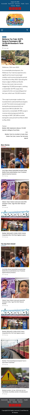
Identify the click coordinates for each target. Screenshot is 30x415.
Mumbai (4, 36)
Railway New (5, 356)
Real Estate (11, 3)
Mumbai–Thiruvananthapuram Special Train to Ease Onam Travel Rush (14, 361)
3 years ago (6, 48)
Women (18, 5)
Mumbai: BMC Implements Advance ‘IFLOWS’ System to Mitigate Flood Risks (14, 128)
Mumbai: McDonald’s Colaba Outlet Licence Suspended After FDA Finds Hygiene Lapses (14, 234)
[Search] (27, 30)
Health (22, 3)
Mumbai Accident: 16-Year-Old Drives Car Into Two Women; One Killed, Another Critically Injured (15, 391)
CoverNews (23, 410)
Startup (13, 5)
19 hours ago (6, 207)
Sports (27, 3)
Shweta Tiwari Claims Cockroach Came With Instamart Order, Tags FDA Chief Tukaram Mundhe (14, 203)
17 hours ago (6, 175)
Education (17, 3)
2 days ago (5, 393)
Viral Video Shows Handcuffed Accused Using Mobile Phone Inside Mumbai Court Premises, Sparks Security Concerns (14, 172)
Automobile (4, 3)
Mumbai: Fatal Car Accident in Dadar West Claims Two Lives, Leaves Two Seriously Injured (16, 135)
